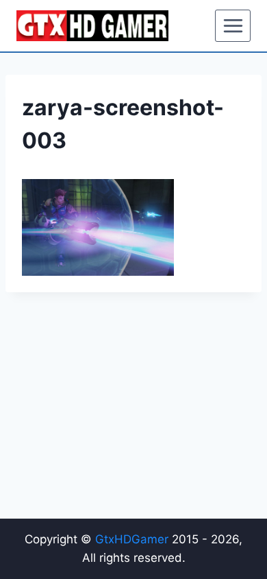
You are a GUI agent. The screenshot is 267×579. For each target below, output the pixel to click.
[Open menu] (233, 25)
